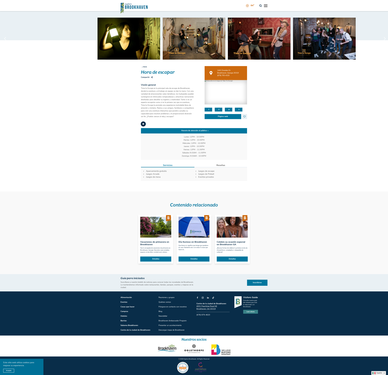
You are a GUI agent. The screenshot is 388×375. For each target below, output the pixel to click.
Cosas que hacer (127, 307)
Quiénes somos (165, 302)
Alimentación (126, 298)
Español (379, 373)
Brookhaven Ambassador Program (173, 321)
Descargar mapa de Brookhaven (172, 330)
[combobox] (378, 373)
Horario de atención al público (194, 131)
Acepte (8, 370)
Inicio (145, 67)
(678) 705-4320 (223, 75)
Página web (223, 116)
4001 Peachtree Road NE (206, 306)
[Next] (383, 39)
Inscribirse (257, 283)
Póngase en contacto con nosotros (173, 307)
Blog (160, 311)
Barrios (124, 321)
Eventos (124, 302)
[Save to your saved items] (244, 116)
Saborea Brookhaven (129, 325)
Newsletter (163, 316)
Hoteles (124, 316)
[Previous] (5, 39)
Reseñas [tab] (220, 165)
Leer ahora (251, 312)
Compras (124, 311)
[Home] (134, 8)
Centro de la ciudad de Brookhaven (135, 330)
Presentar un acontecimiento (170, 325)
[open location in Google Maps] (226, 92)
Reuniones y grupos (166, 298)
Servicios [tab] (167, 165)
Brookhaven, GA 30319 (206, 309)
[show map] (211, 72)
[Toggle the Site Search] (260, 5)
